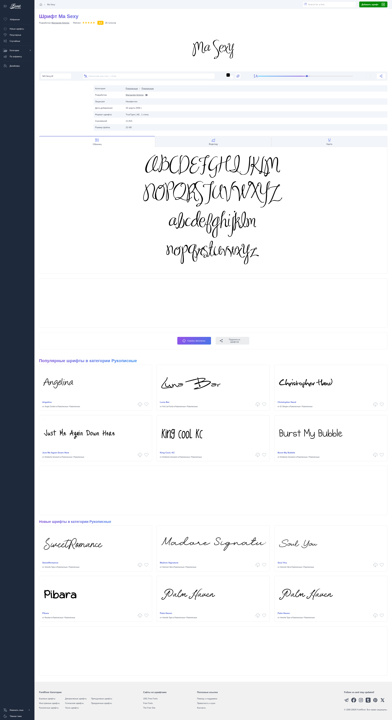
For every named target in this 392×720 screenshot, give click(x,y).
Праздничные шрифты (101, 703)
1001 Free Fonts (150, 699)
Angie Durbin (50, 406)
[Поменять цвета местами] (238, 76)
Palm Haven (166, 613)
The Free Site (149, 708)
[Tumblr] (368, 702)
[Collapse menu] (5, 6)
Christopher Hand (287, 402)
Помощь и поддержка (207, 699)
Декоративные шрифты (76, 699)
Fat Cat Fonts (167, 406)
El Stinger (284, 406)
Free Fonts (148, 703)
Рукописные (132, 88)
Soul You (282, 562)
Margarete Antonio (60, 23)
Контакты (201, 708)
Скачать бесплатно (196, 341)
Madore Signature (169, 562)
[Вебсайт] (146, 95)
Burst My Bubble (286, 452)
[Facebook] (353, 702)
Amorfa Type (50, 567)
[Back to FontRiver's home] (14, 6)
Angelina (47, 402)
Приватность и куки (206, 703)
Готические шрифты (74, 703)
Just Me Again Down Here (55, 452)
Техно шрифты (72, 708)
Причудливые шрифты (101, 699)
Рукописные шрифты (48, 708)
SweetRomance (50, 562)
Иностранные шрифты (49, 703)
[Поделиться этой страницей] (381, 76)
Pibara (45, 613)
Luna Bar (164, 402)
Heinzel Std (167, 567)
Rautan (48, 618)
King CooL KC (167, 452)
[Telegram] (346, 702)
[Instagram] (360, 702)
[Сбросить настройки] (370, 76)
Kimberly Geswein (52, 457)
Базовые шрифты (47, 699)
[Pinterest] (375, 702)
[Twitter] (382, 702)
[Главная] (41, 4)
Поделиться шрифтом (234, 340)
